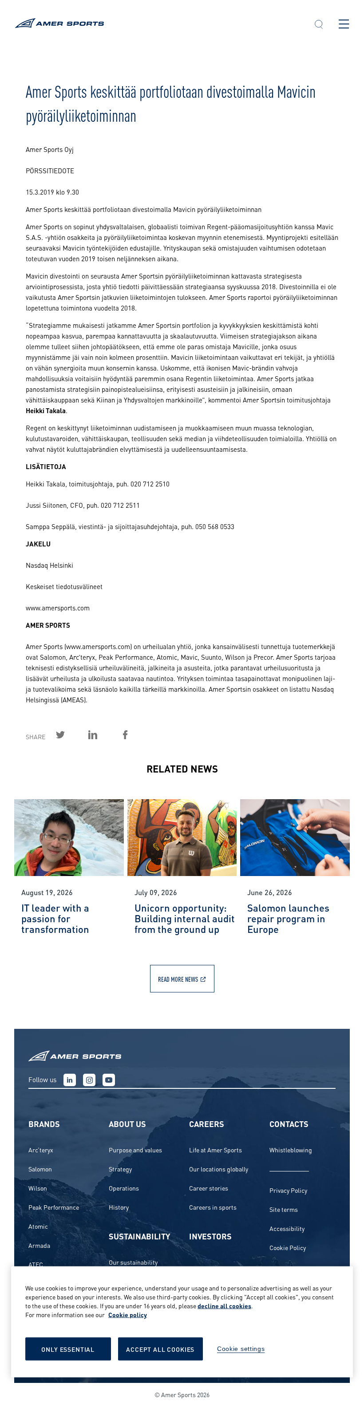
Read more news (178, 978)
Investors (210, 1235)
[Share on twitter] (70, 734)
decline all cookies (224, 1305)
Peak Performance (53, 1207)
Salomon (40, 1168)
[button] (318, 25)
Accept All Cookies (160, 1349)
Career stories (208, 1188)
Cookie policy (127, 1314)
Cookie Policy (287, 1247)
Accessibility (287, 1228)
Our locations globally (218, 1168)
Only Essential (68, 1349)
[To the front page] (156, 24)
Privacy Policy (288, 1190)
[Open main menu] (344, 24)
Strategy (120, 1168)
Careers (206, 1123)
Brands (44, 1123)
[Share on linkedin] (103, 734)
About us (127, 1123)
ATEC (35, 1264)
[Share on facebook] (135, 734)
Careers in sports (213, 1207)
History (119, 1207)
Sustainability (139, 1235)
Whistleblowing (290, 1149)
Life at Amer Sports (215, 1149)
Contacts (289, 1123)
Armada (39, 1245)
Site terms (283, 1209)
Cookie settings (241, 1348)
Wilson (37, 1188)
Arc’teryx (40, 1149)
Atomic (38, 1226)
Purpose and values (135, 1149)
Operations (124, 1188)
